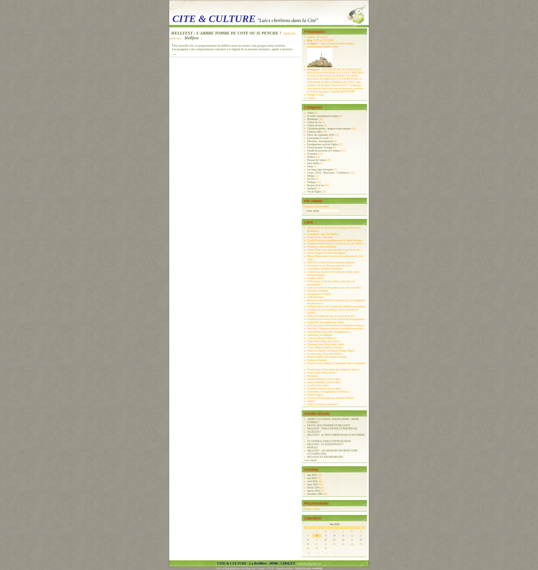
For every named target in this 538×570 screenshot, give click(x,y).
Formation (312, 153)
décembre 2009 (315, 493)
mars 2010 (312, 484)
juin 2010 (312, 475)
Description (313, 69)
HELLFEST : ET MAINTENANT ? (325, 444)
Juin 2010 (334, 524)
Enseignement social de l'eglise (322, 144)
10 (334, 535)
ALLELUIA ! (314, 431)
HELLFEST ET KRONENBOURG (325, 456)
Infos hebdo (313, 163)
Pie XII (311, 179)
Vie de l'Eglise (314, 191)
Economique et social (317, 138)
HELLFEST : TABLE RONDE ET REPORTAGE (332, 428)
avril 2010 (312, 481)
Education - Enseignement (320, 141)
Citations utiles (314, 131)
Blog (310, 40)
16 (325, 540)
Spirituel (311, 188)
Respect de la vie (315, 185)
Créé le (311, 37)
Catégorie (312, 43)
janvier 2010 (313, 490)
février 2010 (313, 487)
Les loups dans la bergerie (320, 169)
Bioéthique (312, 119)
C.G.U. (270, 568)
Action (310, 112)
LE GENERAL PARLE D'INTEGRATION (329, 441)
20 (361, 540)
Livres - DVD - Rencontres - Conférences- (328, 172)
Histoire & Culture (316, 160)
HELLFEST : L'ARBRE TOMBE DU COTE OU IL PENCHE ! (226, 33)
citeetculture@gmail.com (309, 563)
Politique (311, 182)
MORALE (312, 447)
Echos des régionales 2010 (320, 134)
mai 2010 (312, 478)
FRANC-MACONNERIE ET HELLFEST (328, 425)
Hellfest (192, 38)
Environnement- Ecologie (319, 147)
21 (308, 544)
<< (308, 553)
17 (334, 540)
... (175, 53)
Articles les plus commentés (309, 568)
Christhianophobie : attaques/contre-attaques (329, 128)
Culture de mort (315, 125)
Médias (311, 175)
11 (343, 535)
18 (343, 540)
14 (308, 540)
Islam (310, 166)
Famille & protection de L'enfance (324, 150)
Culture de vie (314, 122)
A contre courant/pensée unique (322, 116)
